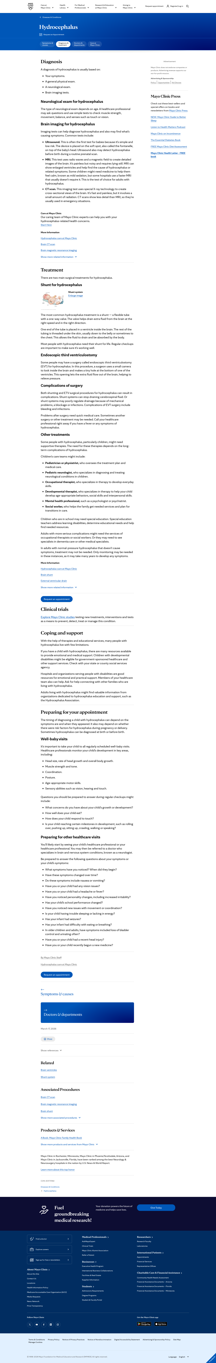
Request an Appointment (54, 34)
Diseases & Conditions (51, 17)
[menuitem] (47, 44)
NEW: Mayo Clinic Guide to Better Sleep (168, 118)
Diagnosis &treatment (63, 44)
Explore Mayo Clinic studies (58, 617)
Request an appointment (57, 599)
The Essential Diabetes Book (165, 139)
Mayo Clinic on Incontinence (165, 133)
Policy (153, 82)
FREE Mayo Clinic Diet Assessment (169, 146)
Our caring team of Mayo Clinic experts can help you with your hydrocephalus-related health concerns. (79, 220)
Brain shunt (47, 574)
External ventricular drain (54, 580)
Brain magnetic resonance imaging (59, 250)
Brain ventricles (49, 1069)
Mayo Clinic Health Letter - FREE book (168, 154)
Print (49, 1039)
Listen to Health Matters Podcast (168, 126)
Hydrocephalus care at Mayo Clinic (59, 238)
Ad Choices (176, 82)
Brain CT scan (48, 244)
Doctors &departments (79, 44)
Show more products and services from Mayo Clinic (67, 1144)
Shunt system (48, 1076)
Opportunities (164, 82)
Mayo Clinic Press (178, 110)
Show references (49, 1050)
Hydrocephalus (58, 26)
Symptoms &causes (47, 44)
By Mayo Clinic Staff (51, 957)
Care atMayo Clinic (95, 44)
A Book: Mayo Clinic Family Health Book (61, 1137)
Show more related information (57, 256)
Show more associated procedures (59, 1117)
